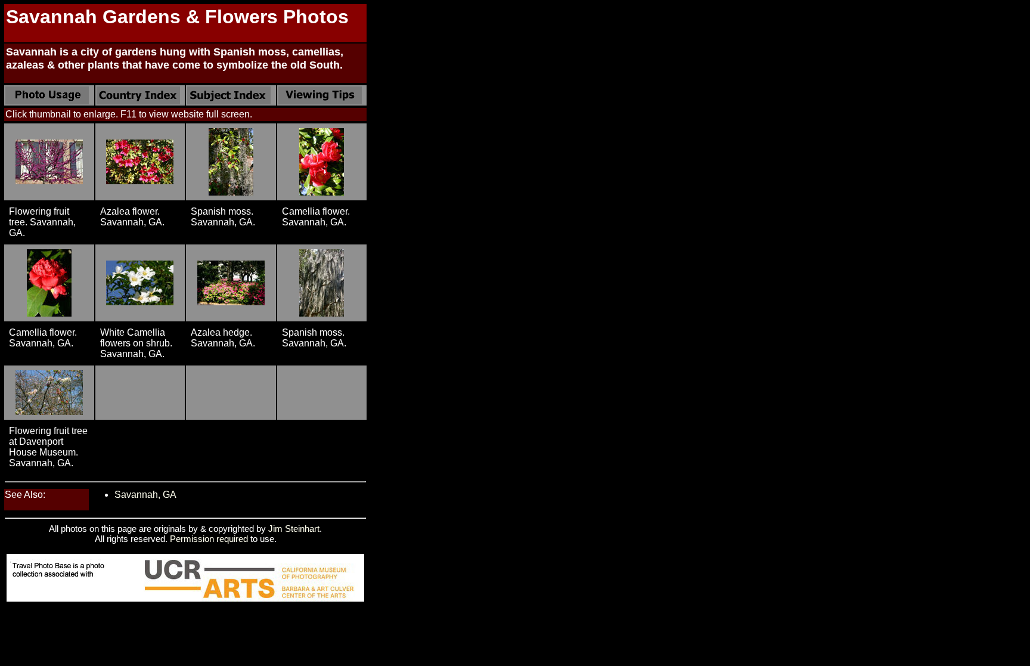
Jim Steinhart (293, 528)
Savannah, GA (145, 495)
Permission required (209, 539)
